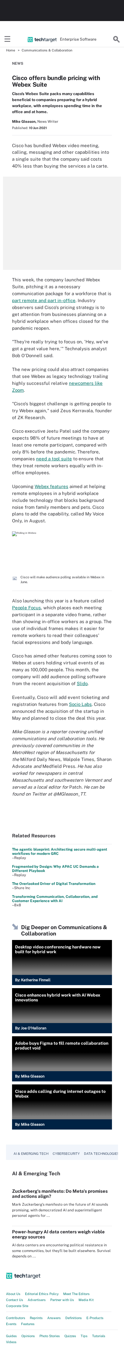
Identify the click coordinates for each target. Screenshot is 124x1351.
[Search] (116, 39)
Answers (54, 1318)
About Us (13, 1294)
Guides (11, 1336)
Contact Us (14, 1300)
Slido (82, 683)
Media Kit (86, 1300)
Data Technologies (101, 1153)
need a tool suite (54, 458)
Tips (84, 1336)
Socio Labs (80, 704)
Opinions (28, 1336)
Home (10, 50)
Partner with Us (62, 1300)
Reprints (36, 1318)
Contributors (15, 1318)
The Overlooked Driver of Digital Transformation (53, 884)
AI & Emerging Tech (31, 1153)
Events (11, 1324)
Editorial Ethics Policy (42, 1294)
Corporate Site (17, 1306)
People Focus (26, 607)
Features (28, 1324)
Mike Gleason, (24, 121)
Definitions (73, 1318)
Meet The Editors (76, 1294)
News (17, 63)
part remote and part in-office (44, 300)
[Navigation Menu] (7, 39)
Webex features (51, 486)
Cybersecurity (66, 1153)
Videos (11, 1342)
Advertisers (37, 1300)
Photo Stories (49, 1336)
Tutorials (98, 1336)
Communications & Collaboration (47, 50)
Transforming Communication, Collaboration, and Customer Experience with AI (55, 899)
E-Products (95, 1318)
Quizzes (70, 1336)
